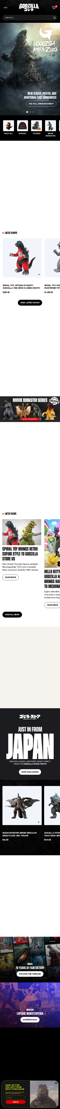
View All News (12, 614)
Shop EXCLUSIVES (30, 772)
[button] (30, 112)
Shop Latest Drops (30, 302)
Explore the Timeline (30, 974)
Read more (10, 577)
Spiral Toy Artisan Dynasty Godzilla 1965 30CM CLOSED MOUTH (21, 286)
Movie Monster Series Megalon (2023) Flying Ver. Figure (19, 834)
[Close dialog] (56, 1083)
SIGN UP (15, 1102)
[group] (8, 128)
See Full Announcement (41, 104)
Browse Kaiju (30, 1019)
